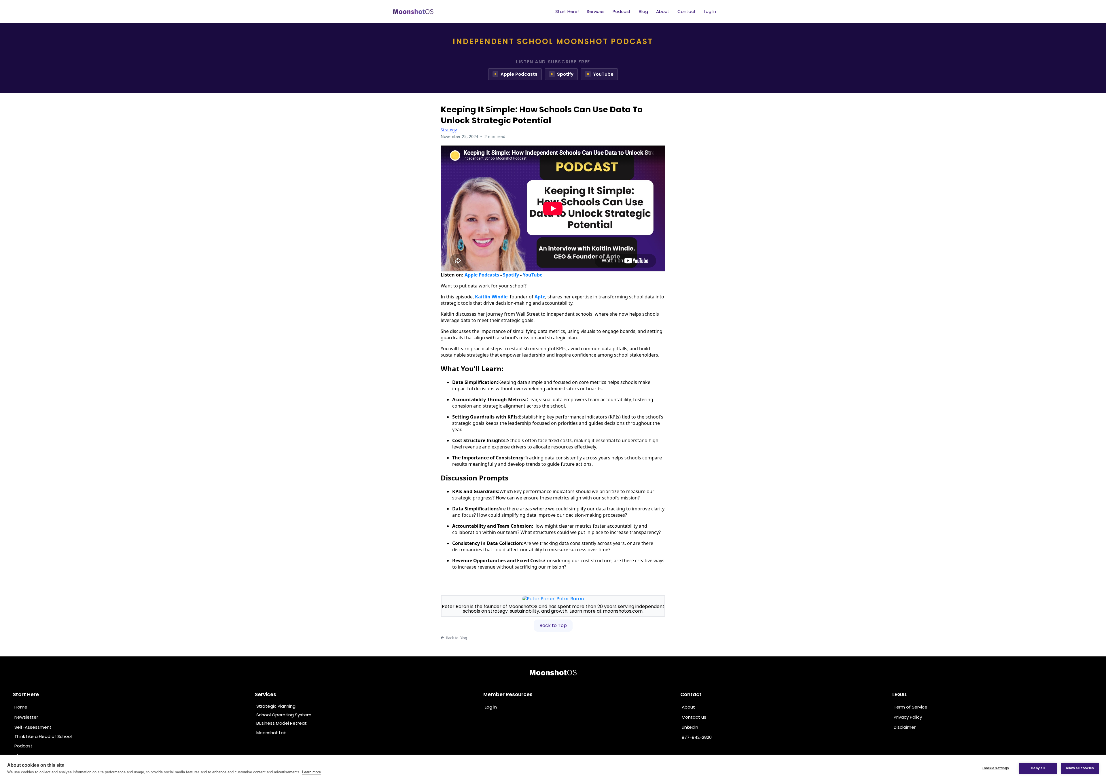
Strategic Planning (276, 706)
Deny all (1038, 768)
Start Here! (567, 11)
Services (596, 11)
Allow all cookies (1080, 768)
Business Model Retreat (281, 723)
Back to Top (553, 625)
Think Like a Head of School (43, 736)
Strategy (449, 129)
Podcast (622, 11)
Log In (710, 11)
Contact (686, 11)
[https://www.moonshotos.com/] (553, 672)
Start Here (26, 694)
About (662, 11)
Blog (643, 11)
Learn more (311, 772)
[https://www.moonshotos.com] (413, 11)
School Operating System (283, 715)
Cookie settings (995, 768)
